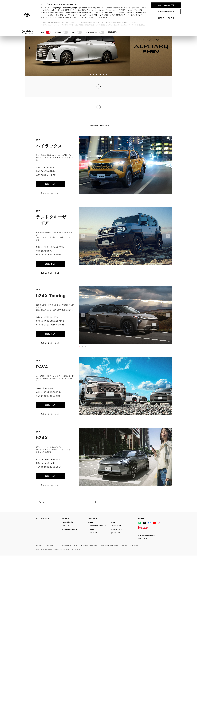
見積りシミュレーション (50, 185)
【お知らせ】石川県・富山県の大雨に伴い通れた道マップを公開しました (96, 82)
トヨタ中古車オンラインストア (97, 517)
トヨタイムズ (65, 517)
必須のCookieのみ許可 (166, 18)
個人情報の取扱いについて (69, 537)
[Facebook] (149, 514)
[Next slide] (167, 47)
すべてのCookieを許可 (166, 5)
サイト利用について (53, 537)
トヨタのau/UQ (115, 524)
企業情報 (124, 537)
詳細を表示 (112, 32)
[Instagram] (159, 514)
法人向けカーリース (116, 521)
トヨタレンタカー (93, 524)
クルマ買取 (91, 521)
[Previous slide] (29, 47)
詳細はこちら (50, 176)
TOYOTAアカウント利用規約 (89, 537)
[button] (90, 74)
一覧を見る (144, 82)
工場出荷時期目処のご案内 (98, 117)
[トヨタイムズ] (143, 519)
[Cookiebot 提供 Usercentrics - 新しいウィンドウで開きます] (27, 32)
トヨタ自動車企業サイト (69, 514)
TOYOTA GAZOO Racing (69, 521)
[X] (144, 514)
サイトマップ (40, 537)
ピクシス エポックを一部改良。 (80, 99)
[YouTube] (154, 514)
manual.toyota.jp (70, 8)
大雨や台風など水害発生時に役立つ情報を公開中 (87, 86)
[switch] (65, 32)
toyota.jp (57, 8)
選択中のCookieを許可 (166, 11)
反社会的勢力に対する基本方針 (110, 537)
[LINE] (139, 514)
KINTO (113, 514)
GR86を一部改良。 (75, 103)
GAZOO (90, 514)
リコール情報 (134, 537)
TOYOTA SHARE (116, 517)
